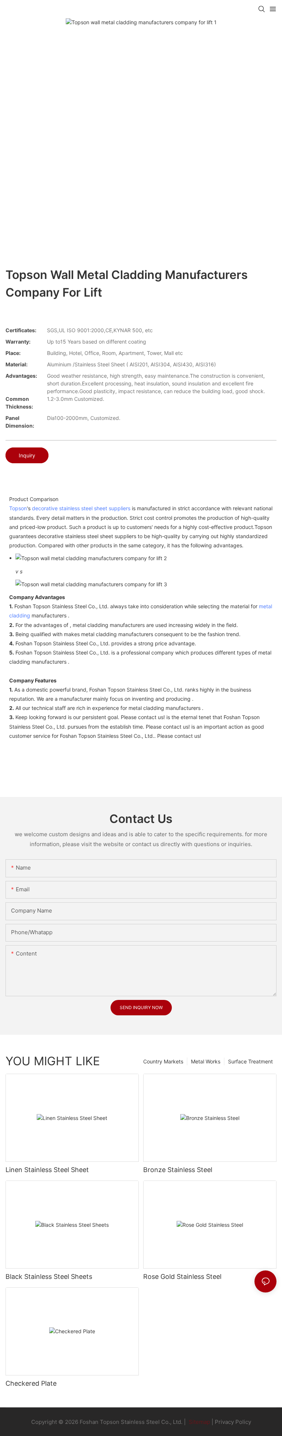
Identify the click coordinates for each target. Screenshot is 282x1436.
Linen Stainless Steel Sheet (47, 1170)
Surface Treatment (250, 1061)
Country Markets (163, 1061)
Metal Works (205, 1061)
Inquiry (27, 455)
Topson (18, 508)
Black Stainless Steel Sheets (49, 1276)
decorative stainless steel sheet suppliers (81, 508)
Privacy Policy (233, 1421)
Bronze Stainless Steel (177, 1170)
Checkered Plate (31, 1383)
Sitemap (198, 1421)
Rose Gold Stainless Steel (182, 1276)
